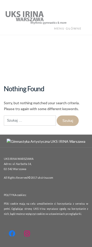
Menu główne (68, 28)
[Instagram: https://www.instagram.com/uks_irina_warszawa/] (27, 233)
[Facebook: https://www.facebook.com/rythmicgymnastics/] (12, 233)
